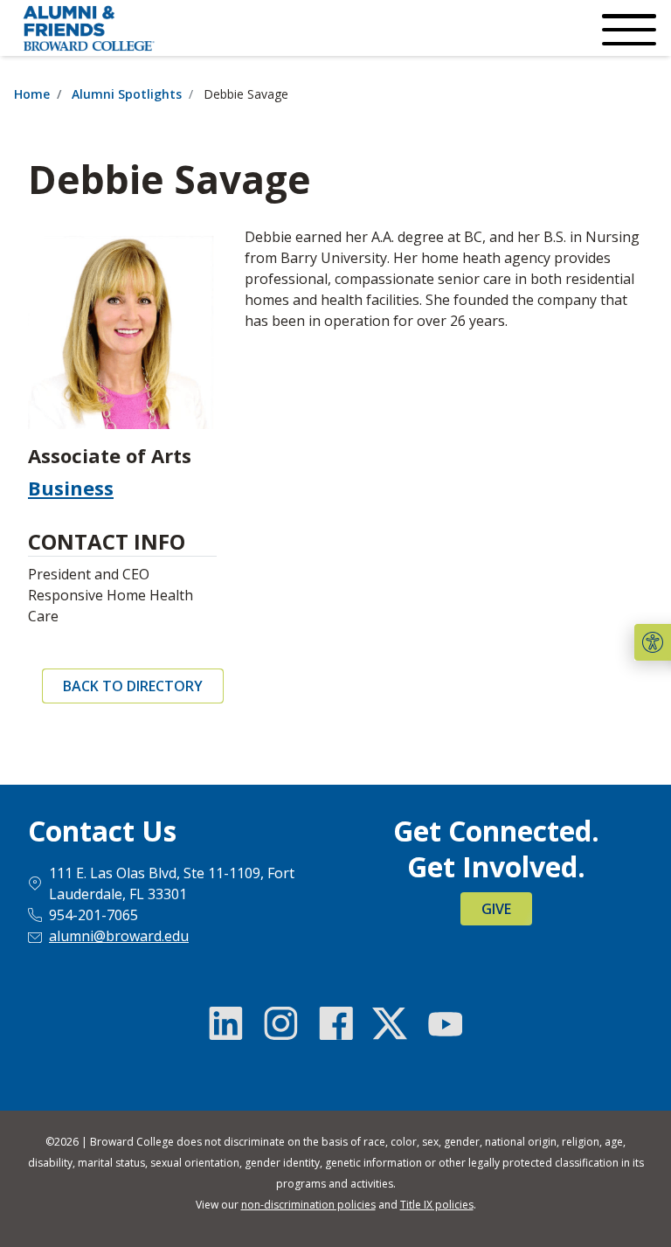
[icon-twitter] (389, 1023)
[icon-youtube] (444, 1023)
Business (71, 488)
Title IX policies (437, 1204)
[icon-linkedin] (226, 1023)
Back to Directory (133, 686)
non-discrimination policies (308, 1204)
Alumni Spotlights (127, 94)
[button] (652, 642)
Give (496, 908)
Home (32, 94)
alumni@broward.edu (119, 936)
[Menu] (627, 27)
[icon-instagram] (281, 1023)
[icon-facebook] (335, 1023)
